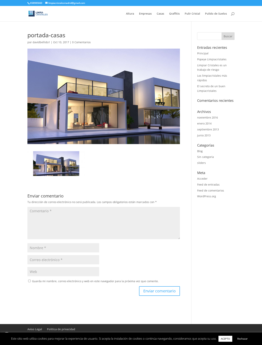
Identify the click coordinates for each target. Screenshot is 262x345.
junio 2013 (204, 135)
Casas (160, 13)
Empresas (145, 13)
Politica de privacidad (61, 329)
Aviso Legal (34, 329)
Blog (200, 151)
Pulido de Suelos (216, 13)
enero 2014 (204, 123)
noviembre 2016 (207, 117)
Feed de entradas (208, 184)
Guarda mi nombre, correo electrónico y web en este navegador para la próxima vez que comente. (95, 281)
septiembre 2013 (208, 129)
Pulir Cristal (192, 13)
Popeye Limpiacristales (212, 59)
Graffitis (174, 13)
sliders (201, 163)
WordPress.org (206, 196)
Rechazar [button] (242, 338)
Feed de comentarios (210, 190)
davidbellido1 (41, 42)
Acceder (202, 178)
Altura (130, 13)
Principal (202, 53)
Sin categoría (205, 157)
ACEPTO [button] (225, 338)
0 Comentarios (81, 42)
